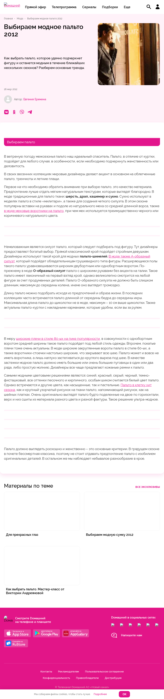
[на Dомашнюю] (12, 5)
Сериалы (89, 7)
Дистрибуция (113, 677)
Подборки (110, 7)
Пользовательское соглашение (104, 671)
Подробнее (100, 694)
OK (124, 694)
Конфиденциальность (56, 677)
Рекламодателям (68, 671)
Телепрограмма (64, 7)
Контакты (46, 671)
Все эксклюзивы (147, 486)
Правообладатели (87, 677)
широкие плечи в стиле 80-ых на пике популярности (58, 339)
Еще (127, 7)
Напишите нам (131, 635)
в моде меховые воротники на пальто (34, 211)
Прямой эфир (35, 7)
